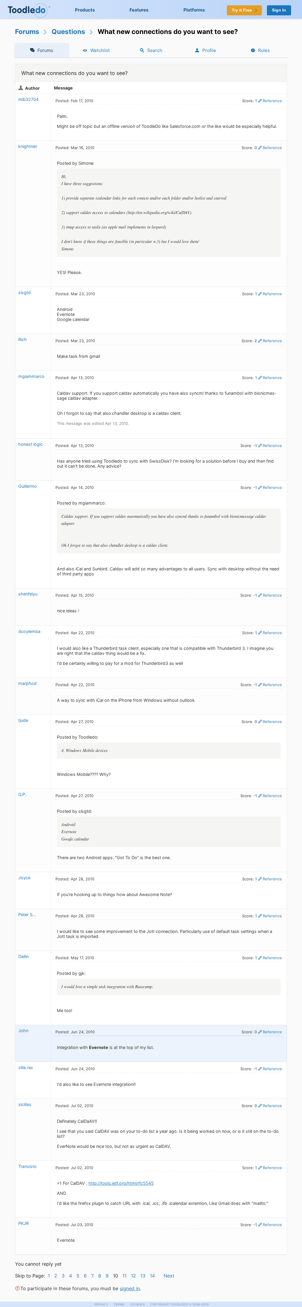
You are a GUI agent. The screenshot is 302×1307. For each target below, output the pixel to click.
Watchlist (100, 50)
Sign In (279, 10)
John (23, 1030)
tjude (23, 720)
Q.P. (22, 794)
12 (133, 1276)
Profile (209, 50)
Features (139, 10)
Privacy (101, 1304)
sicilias (24, 1104)
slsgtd (24, 292)
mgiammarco (31, 376)
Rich (22, 339)
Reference (272, 100)
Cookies (137, 1304)
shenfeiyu (27, 593)
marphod (27, 683)
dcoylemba (29, 631)
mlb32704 (28, 99)
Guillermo (27, 486)
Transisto (27, 1166)
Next (169, 1276)
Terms (119, 1304)
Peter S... (27, 914)
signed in (130, 1288)
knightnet (27, 146)
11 (124, 1276)
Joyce (24, 877)
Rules (264, 50)
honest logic (30, 444)
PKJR (23, 1223)
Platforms (194, 10)
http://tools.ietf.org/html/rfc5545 (121, 1183)
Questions (68, 31)
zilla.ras (25, 1067)
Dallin (23, 956)
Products (85, 10)
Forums (27, 31)
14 (152, 1276)
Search (154, 50)
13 (142, 1276)
